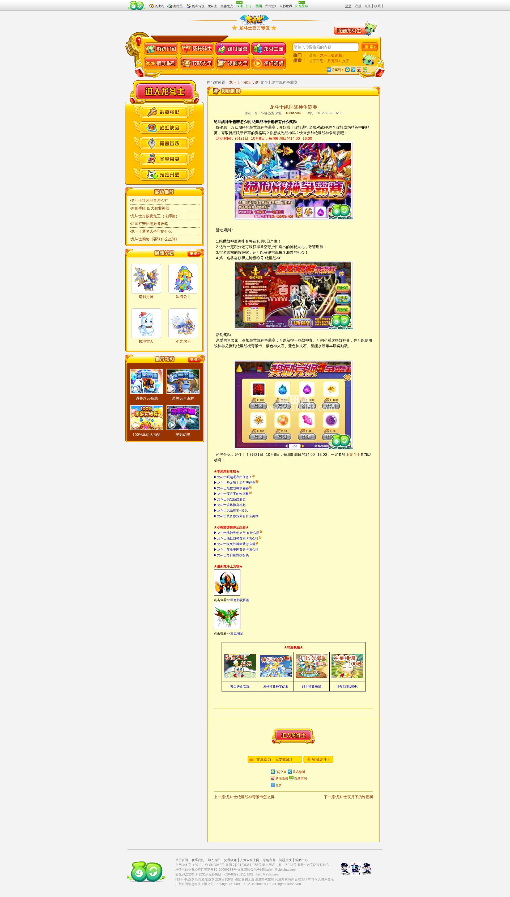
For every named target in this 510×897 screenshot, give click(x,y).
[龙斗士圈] (268, 49)
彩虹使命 (164, 127)
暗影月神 (146, 297)
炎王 (346, 61)
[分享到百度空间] (365, 69)
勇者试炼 (164, 142)
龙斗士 (164, 91)
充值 (367, 6)
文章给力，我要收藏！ (275, 759)
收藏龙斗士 (321, 759)
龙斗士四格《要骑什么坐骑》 (155, 239)
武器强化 (164, 111)
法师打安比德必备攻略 (149, 224)
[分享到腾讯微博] (353, 69)
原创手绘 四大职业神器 (150, 208)
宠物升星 (164, 174)
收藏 (377, 6)
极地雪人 (146, 341)
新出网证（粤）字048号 (279, 865)
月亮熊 (332, 61)
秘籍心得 (250, 82)
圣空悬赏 (164, 158)
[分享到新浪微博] (359, 69)
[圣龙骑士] (197, 49)
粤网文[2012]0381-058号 (243, 865)
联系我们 (198, 860)
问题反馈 (285, 860)
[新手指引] (161, 63)
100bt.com (293, 113)
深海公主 (183, 297)
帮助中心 (301, 860)
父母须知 (230, 860)
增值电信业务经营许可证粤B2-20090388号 (206, 870)
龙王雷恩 (316, 61)
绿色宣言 (269, 860)
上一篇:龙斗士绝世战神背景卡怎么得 (244, 797)
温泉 (312, 55)
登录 (348, 6)
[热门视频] (268, 63)
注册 (358, 6)
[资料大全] (232, 63)
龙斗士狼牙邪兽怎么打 (149, 200)
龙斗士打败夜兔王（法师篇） (155, 216)
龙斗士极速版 (331, 55)
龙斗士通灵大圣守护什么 (151, 231)
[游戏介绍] (161, 49)
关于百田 (181, 860)
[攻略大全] (197, 63)
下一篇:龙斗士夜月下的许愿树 (348, 797)
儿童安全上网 (249, 860)
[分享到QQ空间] (347, 69)
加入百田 (214, 860)
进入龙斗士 (293, 736)
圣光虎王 (183, 341)
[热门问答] (232, 49)
